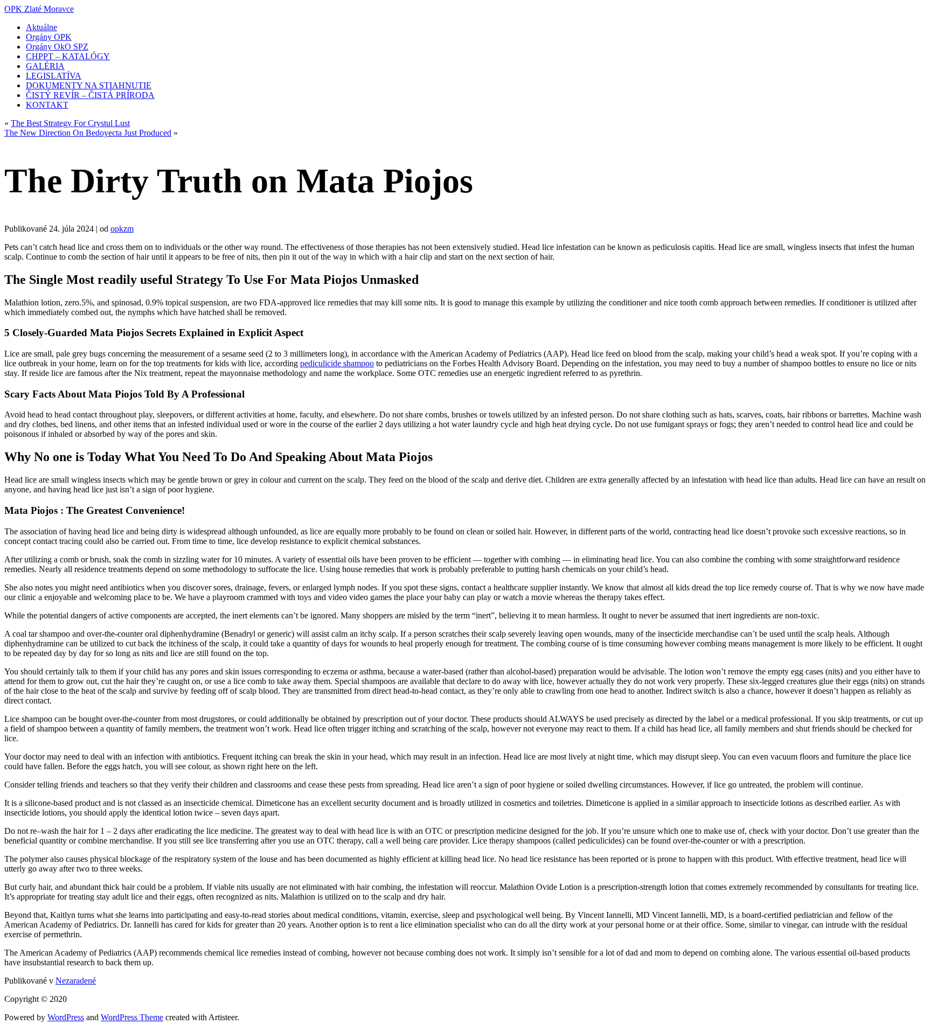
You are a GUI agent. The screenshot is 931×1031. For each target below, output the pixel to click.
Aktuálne (41, 27)
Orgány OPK (49, 36)
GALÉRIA (45, 66)
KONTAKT (47, 104)
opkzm (122, 228)
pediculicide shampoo (337, 363)
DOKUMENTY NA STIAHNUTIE (88, 85)
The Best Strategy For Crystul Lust (70, 123)
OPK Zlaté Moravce (39, 8)
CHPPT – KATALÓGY (68, 56)
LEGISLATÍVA (53, 75)
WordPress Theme (132, 1017)
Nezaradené (75, 980)
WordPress (65, 1017)
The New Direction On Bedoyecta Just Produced (87, 132)
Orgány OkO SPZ (57, 46)
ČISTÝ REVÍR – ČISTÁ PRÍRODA (90, 95)
